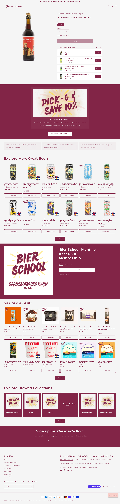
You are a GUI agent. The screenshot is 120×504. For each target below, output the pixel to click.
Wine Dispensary (11, 500)
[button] (3, 6)
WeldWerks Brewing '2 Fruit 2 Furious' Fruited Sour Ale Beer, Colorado (87, 220)
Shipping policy (50, 500)
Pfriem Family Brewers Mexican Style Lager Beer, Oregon (12, 184)
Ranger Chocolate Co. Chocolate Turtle (29, 327)
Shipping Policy (8, 474)
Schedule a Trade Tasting (10, 462)
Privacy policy (34, 500)
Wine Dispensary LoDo (66, 460)
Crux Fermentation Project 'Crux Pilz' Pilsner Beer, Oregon (87, 184)
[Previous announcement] (3, 1)
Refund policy (7, 471)
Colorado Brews (12, 412)
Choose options (13, 195)
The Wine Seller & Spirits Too (68, 463)
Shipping (61, 264)
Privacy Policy (7, 477)
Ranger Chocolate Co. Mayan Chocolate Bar (13, 362)
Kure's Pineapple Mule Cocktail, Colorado (75, 66)
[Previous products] (96, 47)
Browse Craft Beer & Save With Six (60, 133)
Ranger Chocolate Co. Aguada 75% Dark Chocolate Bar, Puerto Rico (106, 328)
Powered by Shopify (19, 500)
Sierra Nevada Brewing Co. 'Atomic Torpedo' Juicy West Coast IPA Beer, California (106, 184)
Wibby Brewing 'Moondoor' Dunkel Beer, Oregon (31, 219)
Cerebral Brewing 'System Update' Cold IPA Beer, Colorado (49, 220)
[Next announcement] (117, 1)
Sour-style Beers (107, 412)
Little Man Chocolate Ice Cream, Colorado (49, 362)
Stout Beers (87, 412)
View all (60, 238)
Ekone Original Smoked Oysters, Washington (67, 362)
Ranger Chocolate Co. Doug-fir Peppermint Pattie (69, 327)
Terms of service (42, 500)
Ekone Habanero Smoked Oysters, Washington (105, 362)
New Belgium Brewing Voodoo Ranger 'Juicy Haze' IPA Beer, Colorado (12, 220)
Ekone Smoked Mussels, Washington (86, 362)
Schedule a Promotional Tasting (12, 465)
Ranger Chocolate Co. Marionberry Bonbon (85, 327)
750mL (61, 25)
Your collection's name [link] (69, 405)
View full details (63, 274)
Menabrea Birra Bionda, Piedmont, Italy (74, 51)
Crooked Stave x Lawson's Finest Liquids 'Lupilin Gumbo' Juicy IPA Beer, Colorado (31, 185)
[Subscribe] (73, 441)
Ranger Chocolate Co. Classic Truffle (50, 327)
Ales (31, 412)
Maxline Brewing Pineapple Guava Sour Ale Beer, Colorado (50, 184)
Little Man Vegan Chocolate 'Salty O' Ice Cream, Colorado (31, 362)
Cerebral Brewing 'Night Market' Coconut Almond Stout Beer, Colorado (68, 220)
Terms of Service (8, 468)
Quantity (59, 28)
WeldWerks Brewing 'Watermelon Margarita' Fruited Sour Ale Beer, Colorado (105, 221)
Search (6, 460)
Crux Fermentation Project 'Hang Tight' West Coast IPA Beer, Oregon (79, 74)
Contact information (59, 500)
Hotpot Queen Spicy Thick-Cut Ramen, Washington (12, 327)
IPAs (49, 412)
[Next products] (100, 47)
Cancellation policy (69, 500)
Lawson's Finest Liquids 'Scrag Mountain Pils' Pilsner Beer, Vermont (79, 58)
